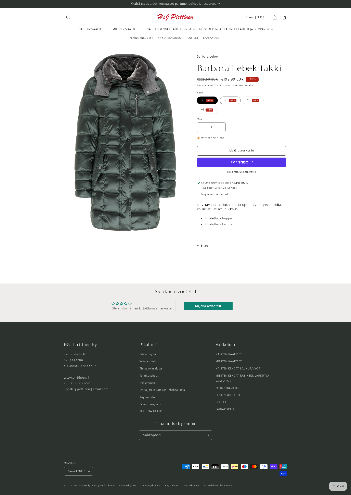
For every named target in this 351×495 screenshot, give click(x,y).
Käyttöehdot (148, 397)
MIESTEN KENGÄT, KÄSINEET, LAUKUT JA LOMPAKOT (242, 378)
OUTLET (221, 402)
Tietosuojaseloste (151, 368)
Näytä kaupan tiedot (214, 194)
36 (206, 100)
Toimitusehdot (149, 375)
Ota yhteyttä (148, 354)
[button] (68, 17)
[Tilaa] (207, 435)
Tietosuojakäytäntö (151, 485)
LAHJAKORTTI (225, 409)
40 (255, 101)
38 (229, 100)
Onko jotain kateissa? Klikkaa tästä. (163, 390)
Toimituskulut (222, 85)
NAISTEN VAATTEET (229, 354)
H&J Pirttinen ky (82, 485)
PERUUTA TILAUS (151, 411)
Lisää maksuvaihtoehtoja (241, 172)
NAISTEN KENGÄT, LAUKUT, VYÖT (238, 368)
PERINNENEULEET (227, 388)
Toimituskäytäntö (191, 485)
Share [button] (205, 245)
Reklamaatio (148, 382)
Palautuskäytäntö (151, 404)
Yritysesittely (148, 361)
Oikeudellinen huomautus (218, 485)
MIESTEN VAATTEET (229, 361)
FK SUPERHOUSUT (228, 395)
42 (209, 111)
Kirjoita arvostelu (208, 306)
